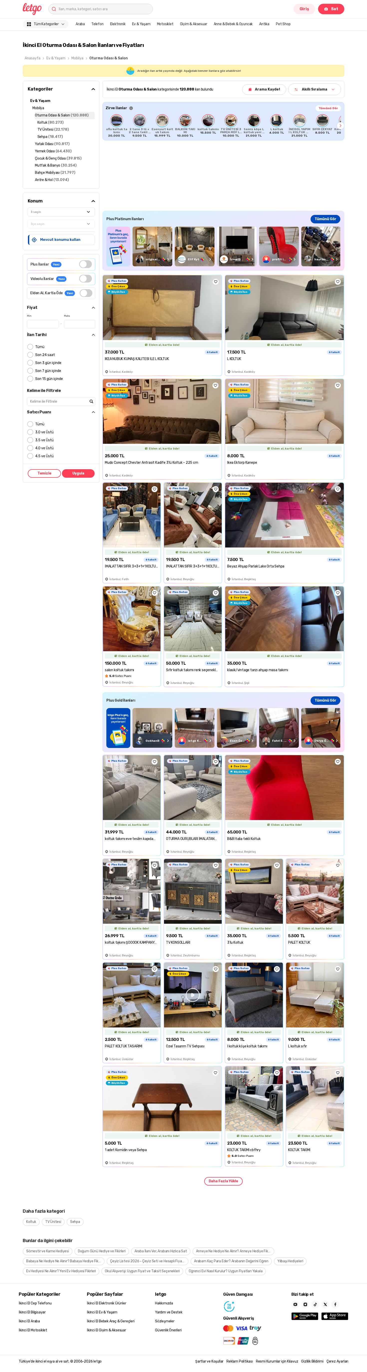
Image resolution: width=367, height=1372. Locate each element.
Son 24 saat (45, 355)
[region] (223, 125)
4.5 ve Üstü (44, 456)
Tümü (39, 347)
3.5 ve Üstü (44, 440)
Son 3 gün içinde (48, 363)
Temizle (44, 473)
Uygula (78, 473)
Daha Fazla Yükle (223, 1181)
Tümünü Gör (328, 108)
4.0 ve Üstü (44, 448)
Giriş (304, 8)
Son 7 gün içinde (48, 371)
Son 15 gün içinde (49, 379)
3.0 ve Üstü (44, 432)
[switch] (85, 264)
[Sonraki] (340, 125)
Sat (334, 8)
